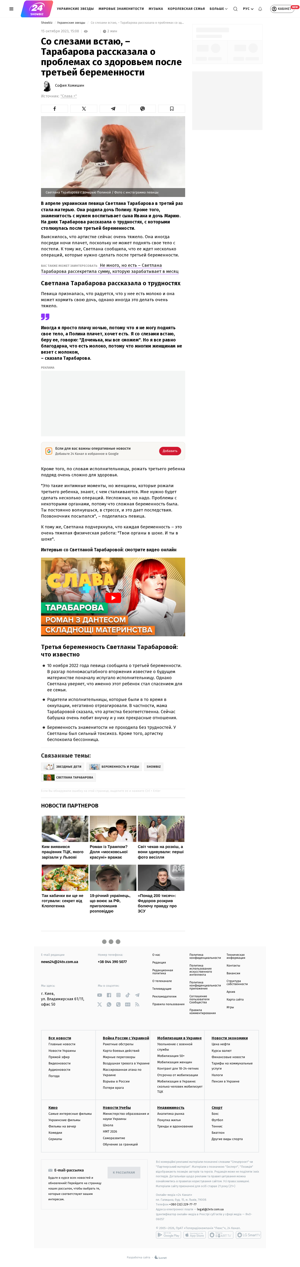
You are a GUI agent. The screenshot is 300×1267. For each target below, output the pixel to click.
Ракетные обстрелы (118, 1044)
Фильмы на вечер (62, 1126)
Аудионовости (59, 1070)
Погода (54, 1076)
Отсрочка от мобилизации (177, 1075)
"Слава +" (68, 96)
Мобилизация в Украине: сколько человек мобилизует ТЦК (179, 1086)
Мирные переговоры (119, 1057)
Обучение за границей (120, 1144)
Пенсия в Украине (226, 1081)
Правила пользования (168, 1004)
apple (195, 1235)
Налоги (217, 1075)
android (168, 1235)
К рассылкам (124, 1172)
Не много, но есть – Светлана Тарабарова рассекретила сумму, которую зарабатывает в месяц (110, 268)
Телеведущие (162, 988)
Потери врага (113, 1088)
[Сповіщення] (260, 9)
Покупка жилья (169, 1120)
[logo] (37, 9)
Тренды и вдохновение (175, 1126)
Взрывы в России (116, 1081)
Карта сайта (235, 999)
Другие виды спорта (227, 1139)
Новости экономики (230, 1038)
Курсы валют (222, 1051)
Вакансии (233, 973)
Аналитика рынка (170, 1114)
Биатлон (218, 1133)
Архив (231, 991)
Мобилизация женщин (174, 1062)
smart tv (220, 1235)
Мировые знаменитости (121, 9)
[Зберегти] (171, 108)
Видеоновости (60, 1063)
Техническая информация (236, 956)
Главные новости (62, 1044)
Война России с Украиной (126, 1038)
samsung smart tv (248, 1235)
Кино (53, 1107)
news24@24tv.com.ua (59, 962)
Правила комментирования (202, 1012)
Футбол (217, 1120)
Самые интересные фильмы (70, 1114)
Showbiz (47, 22)
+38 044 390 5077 (112, 962)
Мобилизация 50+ (170, 1056)
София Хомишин (69, 86)
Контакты (233, 965)
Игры (230, 1007)
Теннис (217, 1126)
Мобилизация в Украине (179, 1038)
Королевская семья (186, 9)
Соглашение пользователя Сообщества (199, 999)
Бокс (215, 1114)
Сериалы (55, 1139)
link (100, 995)
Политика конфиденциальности (205, 956)
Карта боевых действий (121, 1051)
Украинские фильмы (64, 1120)
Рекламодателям (164, 996)
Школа (108, 1125)
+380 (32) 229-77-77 (183, 1204)
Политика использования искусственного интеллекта (200, 970)
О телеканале (162, 981)
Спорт (217, 1107)
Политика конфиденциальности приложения (205, 985)
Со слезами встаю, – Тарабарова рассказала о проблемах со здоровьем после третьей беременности (137, 22)
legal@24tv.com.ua (210, 1209)
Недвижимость (170, 1107)
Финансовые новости (228, 1057)
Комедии (55, 1133)
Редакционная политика (162, 972)
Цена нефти (221, 1044)
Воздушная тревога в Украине (126, 1063)
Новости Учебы (117, 1107)
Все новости (60, 1038)
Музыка (156, 9)
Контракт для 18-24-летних (178, 1069)
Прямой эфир (59, 1057)
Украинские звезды (75, 9)
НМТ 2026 (110, 1132)
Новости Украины (62, 1051)
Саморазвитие (114, 1138)
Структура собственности (237, 983)
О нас (156, 954)
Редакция (159, 962)
